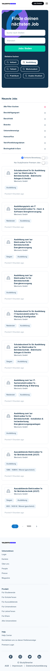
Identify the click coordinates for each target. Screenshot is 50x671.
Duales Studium (35, 76)
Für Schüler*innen (9, 597)
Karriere (5, 559)
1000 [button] (29, 526)
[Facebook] (11, 657)
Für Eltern (6, 616)
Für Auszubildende (9, 602)
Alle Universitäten (9, 621)
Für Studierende (8, 592)
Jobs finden (25, 48)
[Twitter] (30, 657)
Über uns (5, 564)
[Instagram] (20, 657)
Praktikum (14, 76)
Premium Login (8, 645)
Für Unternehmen (9, 607)
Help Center (7, 635)
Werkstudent (31, 69)
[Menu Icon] (46, 3)
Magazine (6, 578)
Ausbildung (31, 62)
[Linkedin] (39, 657)
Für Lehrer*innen (8, 611)
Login (4, 554)
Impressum (17, 665)
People (5, 568)
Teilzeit (13, 69)
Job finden (38, 3)
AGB (7, 665)
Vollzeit (13, 62)
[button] (25, 107)
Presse (4, 573)
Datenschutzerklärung (36, 665)
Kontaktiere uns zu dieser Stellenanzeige (19, 640)
